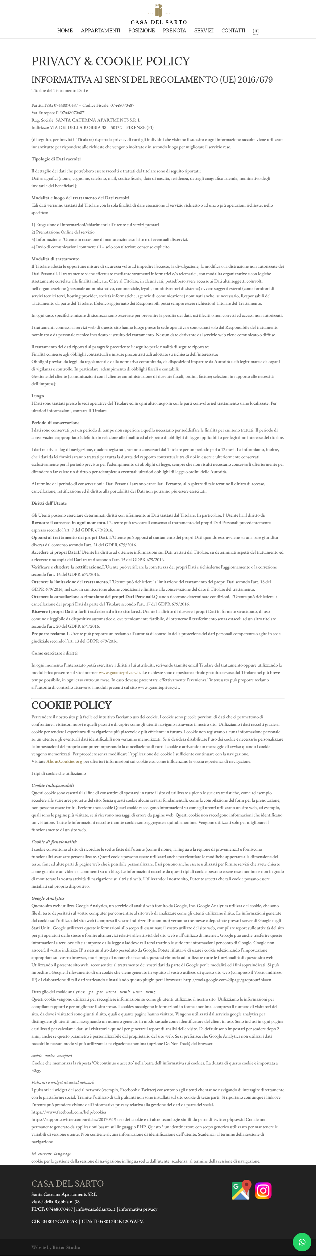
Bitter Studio (66, 1247)
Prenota (174, 31)
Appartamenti (100, 31)
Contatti (233, 31)
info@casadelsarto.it (95, 1209)
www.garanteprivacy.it (119, 672)
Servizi (204, 31)
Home (65, 31)
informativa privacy (138, 1209)
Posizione (141, 31)
